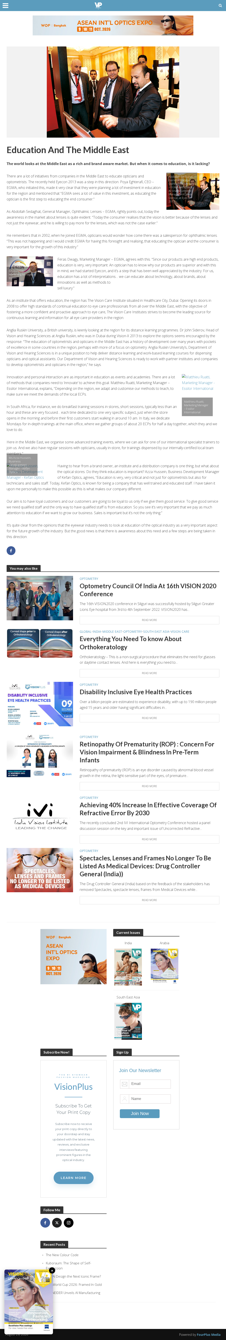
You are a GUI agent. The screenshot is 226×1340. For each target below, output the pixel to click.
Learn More (74, 1178)
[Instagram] (68, 1223)
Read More (149, 620)
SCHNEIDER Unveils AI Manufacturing (73, 1292)
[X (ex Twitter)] (57, 1223)
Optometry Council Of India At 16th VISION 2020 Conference (148, 590)
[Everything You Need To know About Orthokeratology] (40, 643)
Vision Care (180, 631)
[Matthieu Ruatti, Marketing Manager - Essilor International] (200, 397)
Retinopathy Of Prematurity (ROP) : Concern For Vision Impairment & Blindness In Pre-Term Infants (147, 752)
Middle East (112, 631)
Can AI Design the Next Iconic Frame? (73, 1276)
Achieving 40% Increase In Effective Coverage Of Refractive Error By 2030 (148, 809)
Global (85, 631)
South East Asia (156, 631)
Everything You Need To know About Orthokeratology (131, 642)
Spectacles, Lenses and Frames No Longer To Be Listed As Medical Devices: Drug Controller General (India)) (145, 866)
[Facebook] (45, 1223)
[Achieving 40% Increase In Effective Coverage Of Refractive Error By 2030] (40, 816)
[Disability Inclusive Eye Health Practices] (40, 703)
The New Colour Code (62, 1255)
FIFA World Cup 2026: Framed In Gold (74, 1284)
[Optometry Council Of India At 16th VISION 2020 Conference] (40, 597)
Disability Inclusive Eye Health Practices (136, 692)
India (97, 631)
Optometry (89, 579)
